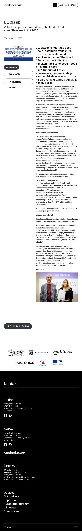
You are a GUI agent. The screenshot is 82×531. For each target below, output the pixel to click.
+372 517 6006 (11, 406)
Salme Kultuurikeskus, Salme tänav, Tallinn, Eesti (19, 478)
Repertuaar (11, 500)
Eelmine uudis (14, 74)
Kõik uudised (11, 67)
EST (55, 5)
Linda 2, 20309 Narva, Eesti (17, 438)
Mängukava (11, 496)
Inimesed (10, 507)
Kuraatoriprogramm (16, 503)
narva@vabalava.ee (13, 433)
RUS (65, 5)
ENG (60, 5)
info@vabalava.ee (12, 403)
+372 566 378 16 (12, 435)
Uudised (9, 492)
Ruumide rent (12, 511)
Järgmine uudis (15, 82)
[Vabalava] (13, 5)
